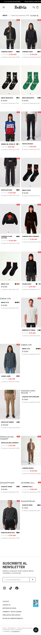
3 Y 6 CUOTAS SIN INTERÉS (11, 1)
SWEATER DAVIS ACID (8, 532)
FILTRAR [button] (33, 15)
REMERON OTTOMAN (28, 330)
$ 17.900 (25, 399)
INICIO (5, 15)
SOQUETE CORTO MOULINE (30, 397)
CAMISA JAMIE (5, 376)
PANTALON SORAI (6, 190)
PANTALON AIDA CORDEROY (10, 443)
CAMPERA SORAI (27, 52)
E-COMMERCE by (7, 631)
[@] (4, 588)
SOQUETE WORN (27, 505)
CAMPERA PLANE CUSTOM (6, 237)
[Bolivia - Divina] (20, 7)
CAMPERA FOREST (7, 52)
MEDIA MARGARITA (7, 98)
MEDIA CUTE (5, 284)
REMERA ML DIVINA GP (8, 144)
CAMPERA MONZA (28, 468)
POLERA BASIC (26, 284)
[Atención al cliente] (35, 629)
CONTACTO (6, 605)
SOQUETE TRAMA (6, 486)
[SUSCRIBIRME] (33, 579)
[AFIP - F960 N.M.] (35, 603)
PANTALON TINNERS (7, 422)
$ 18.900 (4, 100)
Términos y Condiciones (16, 629)
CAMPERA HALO (27, 486)
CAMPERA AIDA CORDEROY (30, 236)
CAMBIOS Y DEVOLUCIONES (12, 611)
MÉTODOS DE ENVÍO (9, 608)
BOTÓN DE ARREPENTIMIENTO (13, 618)
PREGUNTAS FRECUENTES (11, 615)
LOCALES (6, 601)
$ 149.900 (4, 425)
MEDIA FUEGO (26, 190)
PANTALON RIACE (27, 144)
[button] (3, 7)
